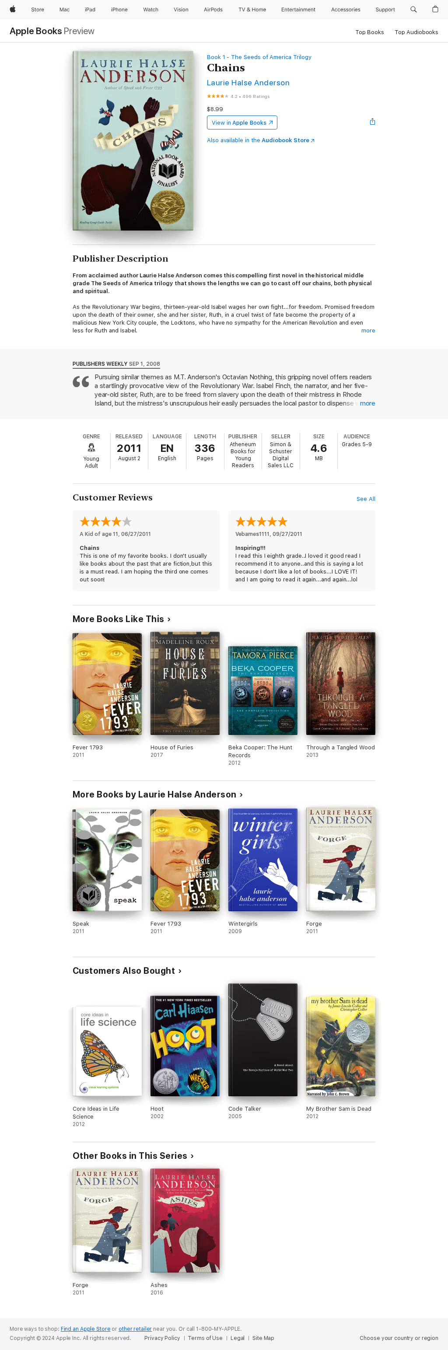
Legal (238, 1338)
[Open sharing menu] (373, 122)
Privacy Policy (162, 1338)
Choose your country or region (399, 1338)
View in (239, 122)
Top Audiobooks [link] (416, 32)
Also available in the (258, 140)
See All (366, 499)
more (368, 330)
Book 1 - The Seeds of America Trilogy (259, 57)
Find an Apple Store (86, 1329)
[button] (413, 9)
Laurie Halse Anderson (248, 82)
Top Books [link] (369, 32)
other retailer (135, 1329)
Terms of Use (205, 1338)
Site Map (263, 1338)
